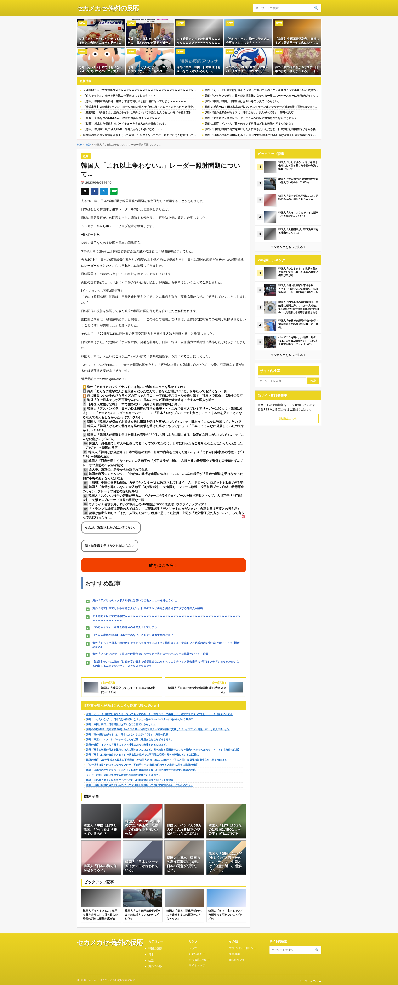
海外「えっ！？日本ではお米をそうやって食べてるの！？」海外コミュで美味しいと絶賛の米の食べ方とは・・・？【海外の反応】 (284, 90)
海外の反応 (155, 966)
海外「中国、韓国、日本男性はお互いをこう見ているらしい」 (243, 101)
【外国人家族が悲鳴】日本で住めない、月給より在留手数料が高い (132, 634)
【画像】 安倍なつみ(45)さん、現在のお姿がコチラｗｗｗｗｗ (121, 118)
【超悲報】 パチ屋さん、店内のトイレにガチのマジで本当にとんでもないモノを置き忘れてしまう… (143, 112)
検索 (313, 380)
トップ (193, 948)
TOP (79, 144)
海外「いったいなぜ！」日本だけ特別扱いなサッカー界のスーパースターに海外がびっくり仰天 (263, 95)
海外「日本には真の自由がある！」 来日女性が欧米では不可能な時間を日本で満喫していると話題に (266, 135)
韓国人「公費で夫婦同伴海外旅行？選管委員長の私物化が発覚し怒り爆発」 (298, 324)
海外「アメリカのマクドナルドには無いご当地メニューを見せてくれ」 (135, 600)
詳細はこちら (288, 418)
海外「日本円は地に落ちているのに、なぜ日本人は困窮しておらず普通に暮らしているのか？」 (139, 785)
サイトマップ (197, 965)
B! (104, 191)
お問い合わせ (197, 954)
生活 (151, 960)
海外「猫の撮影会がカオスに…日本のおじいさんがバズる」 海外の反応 (249, 112)
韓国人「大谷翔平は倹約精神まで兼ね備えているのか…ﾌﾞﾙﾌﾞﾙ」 (298, 180)
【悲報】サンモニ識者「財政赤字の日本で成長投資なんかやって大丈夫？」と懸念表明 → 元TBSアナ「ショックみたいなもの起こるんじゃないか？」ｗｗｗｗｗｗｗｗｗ (165, 663)
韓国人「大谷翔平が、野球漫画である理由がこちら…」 (298, 231)
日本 (151, 954)
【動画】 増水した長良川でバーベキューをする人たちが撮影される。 (125, 123)
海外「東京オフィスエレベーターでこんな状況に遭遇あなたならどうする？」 (252, 118)
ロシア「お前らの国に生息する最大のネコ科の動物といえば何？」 (123, 774)
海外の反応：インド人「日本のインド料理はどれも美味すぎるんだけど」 (249, 123)
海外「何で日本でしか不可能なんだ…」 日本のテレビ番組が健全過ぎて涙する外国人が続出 (147, 608)
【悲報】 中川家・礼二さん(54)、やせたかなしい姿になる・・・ (123, 129)
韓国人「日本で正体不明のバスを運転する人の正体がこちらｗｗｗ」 (298, 197)
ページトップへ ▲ (310, 981)
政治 (88, 144)
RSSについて (237, 959)
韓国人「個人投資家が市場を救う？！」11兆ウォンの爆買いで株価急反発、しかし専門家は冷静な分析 (298, 289)
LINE (113, 191)
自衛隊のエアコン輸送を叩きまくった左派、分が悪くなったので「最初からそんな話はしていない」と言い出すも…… (154, 135)
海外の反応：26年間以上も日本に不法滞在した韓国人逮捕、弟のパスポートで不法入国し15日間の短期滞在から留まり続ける (156, 759)
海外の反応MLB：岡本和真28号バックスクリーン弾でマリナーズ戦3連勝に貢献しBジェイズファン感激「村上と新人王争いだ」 (283, 106)
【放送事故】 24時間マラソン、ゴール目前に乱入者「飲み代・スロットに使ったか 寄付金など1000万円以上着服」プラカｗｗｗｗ (163, 106)
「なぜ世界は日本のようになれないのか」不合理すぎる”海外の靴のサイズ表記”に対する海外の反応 (142, 764)
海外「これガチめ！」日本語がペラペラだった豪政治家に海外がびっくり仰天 (129, 779)
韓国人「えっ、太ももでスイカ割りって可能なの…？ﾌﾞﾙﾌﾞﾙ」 (298, 214)
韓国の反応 (155, 948)
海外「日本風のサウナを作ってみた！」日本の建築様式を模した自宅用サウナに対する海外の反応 (141, 769)
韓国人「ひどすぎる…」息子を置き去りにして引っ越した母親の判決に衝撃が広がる (298, 166)
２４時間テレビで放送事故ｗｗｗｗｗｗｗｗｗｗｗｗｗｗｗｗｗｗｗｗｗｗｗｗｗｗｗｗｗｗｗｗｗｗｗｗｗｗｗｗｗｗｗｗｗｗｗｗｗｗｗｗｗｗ (172, 90)
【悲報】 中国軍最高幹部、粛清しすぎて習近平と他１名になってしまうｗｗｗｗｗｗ (134, 101)
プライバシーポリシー (242, 948)
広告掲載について (199, 959)
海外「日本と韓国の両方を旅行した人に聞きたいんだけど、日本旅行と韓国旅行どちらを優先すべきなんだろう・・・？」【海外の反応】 (288, 129)
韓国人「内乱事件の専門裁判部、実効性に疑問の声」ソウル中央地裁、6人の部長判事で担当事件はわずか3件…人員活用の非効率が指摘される (298, 307)
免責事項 (234, 954)
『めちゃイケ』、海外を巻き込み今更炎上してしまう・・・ (119, 95)
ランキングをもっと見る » (288, 247)
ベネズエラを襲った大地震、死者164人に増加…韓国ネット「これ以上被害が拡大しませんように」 (297, 341)
